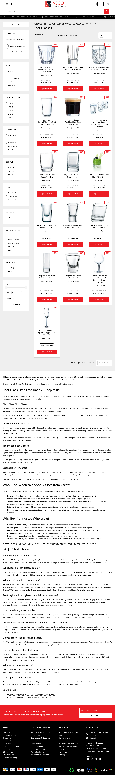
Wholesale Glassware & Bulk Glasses (49, 23)
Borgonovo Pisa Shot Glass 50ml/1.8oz (99, 226)
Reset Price (16, 304)
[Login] (101, 4)
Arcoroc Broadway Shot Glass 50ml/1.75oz (99, 68)
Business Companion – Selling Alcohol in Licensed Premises (31, 694)
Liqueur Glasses (73, 543)
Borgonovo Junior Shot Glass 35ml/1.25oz (73, 226)
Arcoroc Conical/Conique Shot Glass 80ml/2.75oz (47, 122)
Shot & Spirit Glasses (75, 23)
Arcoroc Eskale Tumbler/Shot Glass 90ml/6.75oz (73, 122)
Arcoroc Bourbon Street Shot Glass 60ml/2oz (73, 68)
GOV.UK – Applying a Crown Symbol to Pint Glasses (29, 697)
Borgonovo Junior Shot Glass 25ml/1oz (46, 226)
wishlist (97, 4)
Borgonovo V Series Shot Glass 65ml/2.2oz (73, 277)
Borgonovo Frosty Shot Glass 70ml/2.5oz (99, 176)
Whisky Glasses (56, 543)
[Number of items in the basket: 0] (107, 4)
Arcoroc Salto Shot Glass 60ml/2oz (47, 176)
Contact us (93, 738)
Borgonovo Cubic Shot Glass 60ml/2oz (73, 176)
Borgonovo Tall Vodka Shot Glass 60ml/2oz (47, 277)
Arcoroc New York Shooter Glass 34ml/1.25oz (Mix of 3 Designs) (99, 123)
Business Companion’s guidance (63, 590)
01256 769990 (12, 4)
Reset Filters (16, 24)
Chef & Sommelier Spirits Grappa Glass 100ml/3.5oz (46, 333)
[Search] (106, 11)
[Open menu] (7, 4)
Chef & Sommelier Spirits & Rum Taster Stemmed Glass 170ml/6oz (99, 279)
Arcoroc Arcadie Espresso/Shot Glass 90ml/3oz (46, 69)
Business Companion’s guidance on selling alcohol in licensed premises (67, 438)
